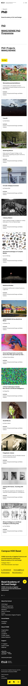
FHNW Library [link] (5, 635)
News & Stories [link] (5, 611)
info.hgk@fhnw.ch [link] (19, 569)
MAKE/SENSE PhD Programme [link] (10, 31)
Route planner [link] (6, 572)
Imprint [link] (2, 676)
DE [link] (24, 2)
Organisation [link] (4, 630)
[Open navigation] (18, 682)
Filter (5, 60)
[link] (8, 3)
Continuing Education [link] (7, 607)
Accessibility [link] (4, 678)
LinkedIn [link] (3, 623)
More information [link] (16, 572)
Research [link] (5, 9)
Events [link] (3, 613)
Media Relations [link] (5, 637)
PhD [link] (3, 25)
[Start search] (14, 682)
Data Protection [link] (4, 674)
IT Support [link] (4, 643)
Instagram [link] (4, 621)
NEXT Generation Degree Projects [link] (11, 615)
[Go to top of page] (25, 582)
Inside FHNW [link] (5, 645)
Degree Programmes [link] (7, 606)
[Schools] (9, 682)
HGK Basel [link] (4, 604)
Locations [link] (4, 633)
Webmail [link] (3, 647)
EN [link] (26, 2)
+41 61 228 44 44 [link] (7, 569)
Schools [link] (3, 632)
